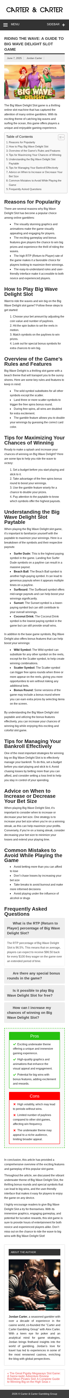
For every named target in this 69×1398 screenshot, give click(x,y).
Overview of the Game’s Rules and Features (34, 150)
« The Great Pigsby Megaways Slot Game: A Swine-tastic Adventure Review (34, 1375)
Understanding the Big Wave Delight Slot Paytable (32, 161)
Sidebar (53, 24)
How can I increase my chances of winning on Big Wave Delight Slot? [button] (29, 1012)
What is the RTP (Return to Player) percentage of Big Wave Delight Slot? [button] (33, 928)
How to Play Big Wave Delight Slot (28, 146)
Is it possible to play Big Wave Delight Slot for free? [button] (30, 993)
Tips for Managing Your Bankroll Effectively (33, 167)
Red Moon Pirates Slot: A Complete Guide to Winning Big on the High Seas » (33, 1380)
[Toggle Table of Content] (59, 137)
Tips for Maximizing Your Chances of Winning (35, 154)
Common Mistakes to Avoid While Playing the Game (35, 182)
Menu (15, 24)
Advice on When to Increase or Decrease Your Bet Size (35, 174)
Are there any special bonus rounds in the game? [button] (33, 975)
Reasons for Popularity (22, 142)
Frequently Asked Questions (25, 189)
